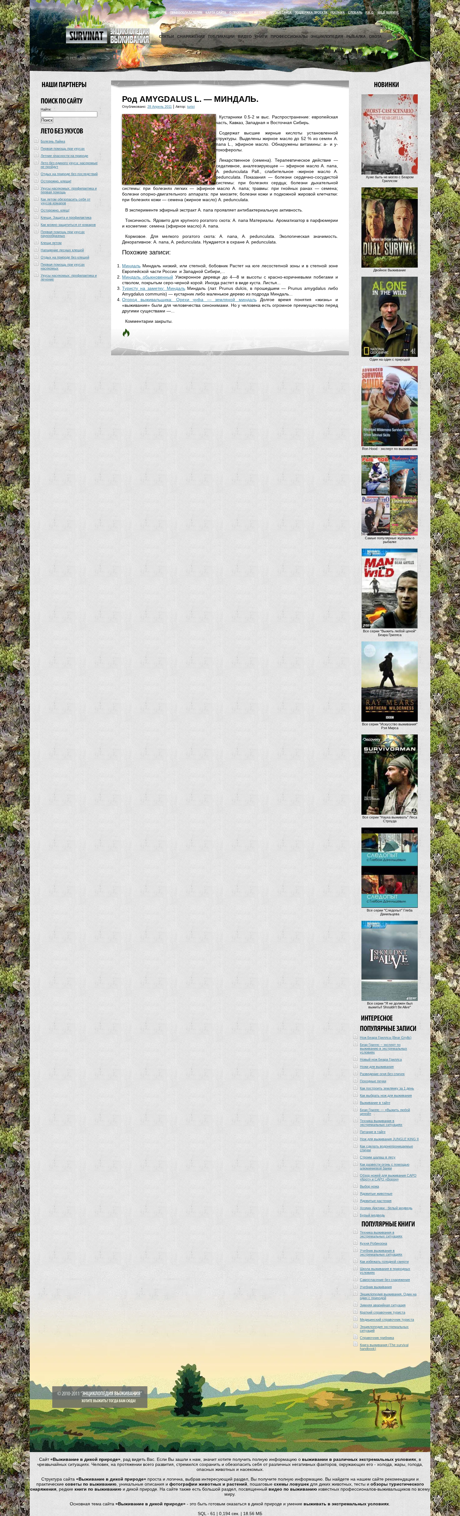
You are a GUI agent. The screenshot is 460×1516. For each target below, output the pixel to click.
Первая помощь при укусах (63, 148)
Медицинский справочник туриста (387, 1319)
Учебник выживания (376, 1287)
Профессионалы (289, 36)
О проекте (237, 12)
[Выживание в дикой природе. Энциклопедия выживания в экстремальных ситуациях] (107, 41)
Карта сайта (216, 12)
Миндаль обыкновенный (147, 277)
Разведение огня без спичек (382, 1074)
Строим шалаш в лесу (378, 1157)
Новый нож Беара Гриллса (381, 1059)
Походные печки (373, 1081)
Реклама (337, 12)
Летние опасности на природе (64, 156)
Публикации (221, 36)
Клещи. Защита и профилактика (66, 217)
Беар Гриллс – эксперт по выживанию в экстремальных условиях (383, 1048)
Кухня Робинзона (373, 1243)
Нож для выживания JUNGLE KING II (389, 1139)
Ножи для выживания (377, 1067)
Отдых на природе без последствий (69, 174)
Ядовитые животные (376, 1193)
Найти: (46, 109)
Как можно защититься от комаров (68, 225)
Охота (375, 36)
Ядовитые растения (375, 1201)
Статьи (166, 36)
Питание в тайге (373, 1132)
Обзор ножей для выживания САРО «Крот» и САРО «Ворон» (388, 1177)
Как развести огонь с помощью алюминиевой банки (384, 1166)
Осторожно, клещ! (55, 210)
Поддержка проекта (311, 12)
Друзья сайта (280, 12)
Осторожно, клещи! (56, 181)
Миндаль (131, 265)
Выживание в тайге (375, 1103)
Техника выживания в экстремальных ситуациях (381, 1123)
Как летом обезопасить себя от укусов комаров (65, 201)
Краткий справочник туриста (382, 1312)
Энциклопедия (327, 36)
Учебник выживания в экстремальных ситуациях (381, 1252)
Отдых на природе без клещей (65, 257)
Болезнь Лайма (53, 141)
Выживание (157, 12)
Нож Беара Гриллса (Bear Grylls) (385, 1037)
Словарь (355, 12)
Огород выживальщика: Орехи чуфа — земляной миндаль (189, 299)
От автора (257, 12)
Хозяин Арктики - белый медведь (386, 1208)
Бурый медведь (372, 1215)
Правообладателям (186, 12)
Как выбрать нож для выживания (386, 1095)
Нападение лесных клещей (62, 250)
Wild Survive (388, 12)
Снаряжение (191, 36)
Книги (261, 36)
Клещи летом (51, 243)
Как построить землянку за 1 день (387, 1088)
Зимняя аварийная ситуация (383, 1305)
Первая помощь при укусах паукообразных (63, 234)
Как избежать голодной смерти (384, 1261)
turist (191, 106)
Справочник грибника (377, 1338)
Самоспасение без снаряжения (385, 1280)
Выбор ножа (369, 1186)
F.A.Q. (369, 12)
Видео (245, 36)
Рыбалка (356, 36)
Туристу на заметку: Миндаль (153, 288)
